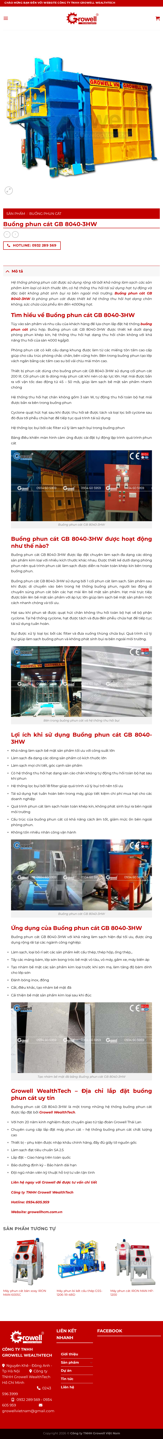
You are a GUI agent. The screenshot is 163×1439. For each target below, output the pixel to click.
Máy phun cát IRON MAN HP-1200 (132, 1293)
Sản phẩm (15, 214)
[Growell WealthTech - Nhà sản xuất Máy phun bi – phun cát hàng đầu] (81, 18)
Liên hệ (67, 1387)
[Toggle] (7, 271)
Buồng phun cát (45, 214)
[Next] (159, 1271)
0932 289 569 (28, 1399)
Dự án (66, 1371)
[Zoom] (9, 191)
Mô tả (17, 271)
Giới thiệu (69, 1354)
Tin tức (67, 1379)
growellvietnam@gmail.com (28, 1411)
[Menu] (5, 18)
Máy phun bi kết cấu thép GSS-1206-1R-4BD (79, 1293)
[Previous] (3, 1271)
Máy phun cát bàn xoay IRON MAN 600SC (24, 1293)
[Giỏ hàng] (158, 18)
